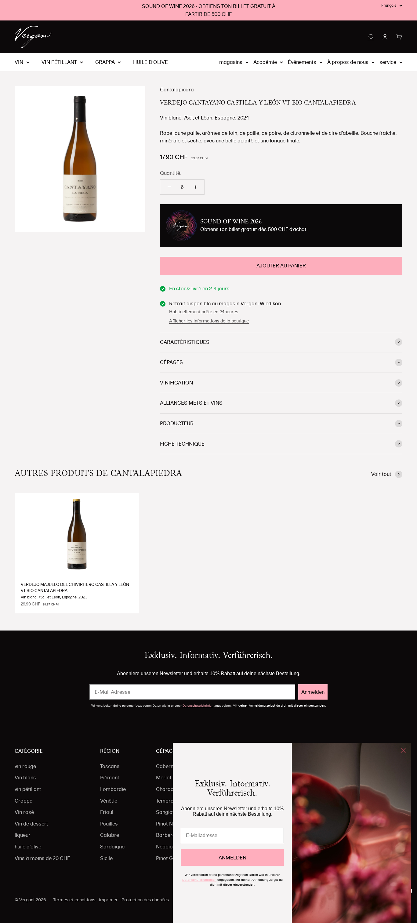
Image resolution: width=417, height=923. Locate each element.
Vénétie (108, 801)
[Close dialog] (403, 750)
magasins (230, 62)
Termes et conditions (74, 900)
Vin (19, 62)
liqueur (23, 835)
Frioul (106, 812)
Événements (302, 62)
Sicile (106, 858)
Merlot (164, 777)
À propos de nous (347, 62)
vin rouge (25, 766)
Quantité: (170, 173)
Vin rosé (24, 812)
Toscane (109, 766)
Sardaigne (112, 847)
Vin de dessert (31, 824)
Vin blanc (25, 777)
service (387, 62)
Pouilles (109, 824)
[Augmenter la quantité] (195, 187)
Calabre (109, 835)
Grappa (105, 62)
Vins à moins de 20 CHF (42, 858)
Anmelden (313, 692)
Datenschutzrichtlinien (198, 705)
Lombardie (113, 789)
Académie (265, 62)
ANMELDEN (232, 858)
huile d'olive (150, 62)
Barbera (166, 835)
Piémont (109, 777)
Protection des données (145, 900)
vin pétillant (59, 62)
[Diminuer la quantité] (169, 187)
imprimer (108, 900)
